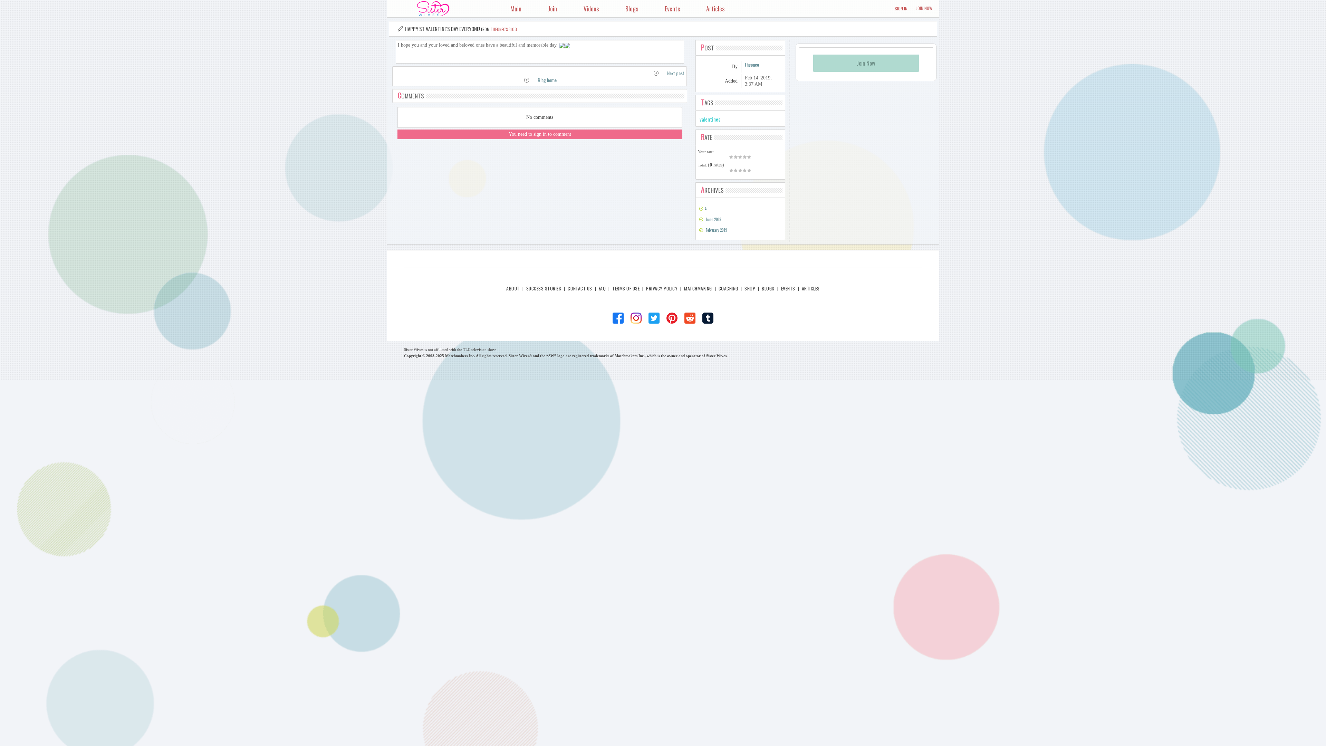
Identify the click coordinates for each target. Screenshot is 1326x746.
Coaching (728, 288)
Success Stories (543, 288)
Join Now (924, 8)
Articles (811, 288)
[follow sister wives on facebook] (618, 318)
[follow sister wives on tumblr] (707, 318)
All (707, 208)
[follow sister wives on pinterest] (672, 318)
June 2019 (713, 219)
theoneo (752, 64)
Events (788, 288)
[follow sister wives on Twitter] (654, 318)
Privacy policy (662, 288)
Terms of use (626, 288)
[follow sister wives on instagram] (636, 318)
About (512, 288)
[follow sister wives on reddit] (689, 318)
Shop (749, 288)
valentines (710, 119)
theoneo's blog (504, 29)
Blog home (547, 80)
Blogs (768, 288)
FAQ (602, 288)
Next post (675, 73)
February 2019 (716, 230)
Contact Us (580, 288)
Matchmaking (698, 288)
